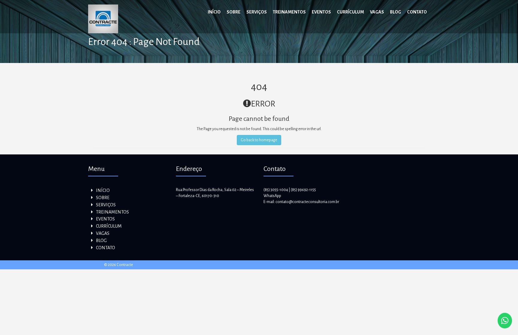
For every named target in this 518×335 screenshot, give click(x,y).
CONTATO (417, 12)
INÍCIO (214, 12)
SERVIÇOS (256, 12)
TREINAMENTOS (289, 12)
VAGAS (377, 12)
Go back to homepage (259, 140)
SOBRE (233, 12)
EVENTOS (321, 12)
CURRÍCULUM (350, 12)
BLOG (395, 12)
